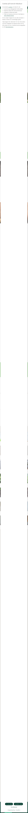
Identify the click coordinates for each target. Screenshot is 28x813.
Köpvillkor (18, 810)
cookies (10, 7)
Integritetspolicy (9, 27)
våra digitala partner (9, 15)
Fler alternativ (14, 807)
